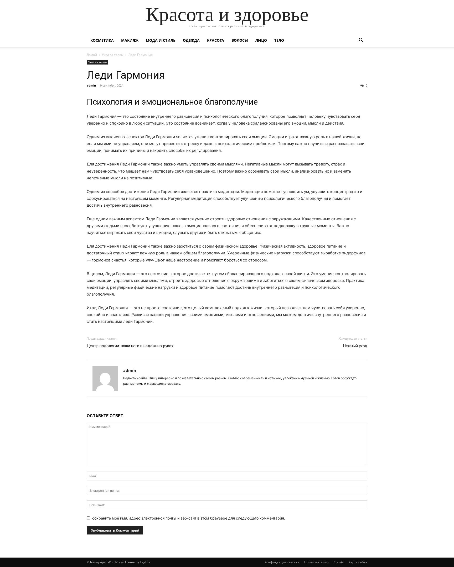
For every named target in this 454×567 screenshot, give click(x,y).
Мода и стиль (161, 40)
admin (91, 85)
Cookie (339, 562)
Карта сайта (358, 562)
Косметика (102, 40)
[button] (361, 40)
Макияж (129, 40)
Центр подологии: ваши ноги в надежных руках (130, 346)
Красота (215, 40)
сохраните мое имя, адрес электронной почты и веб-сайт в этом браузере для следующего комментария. (188, 518)
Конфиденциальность (282, 562)
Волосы (239, 40)
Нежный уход (355, 346)
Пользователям (316, 562)
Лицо (261, 40)
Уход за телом (112, 54)
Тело (279, 40)
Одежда (191, 40)
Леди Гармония (126, 75)
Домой (92, 54)
